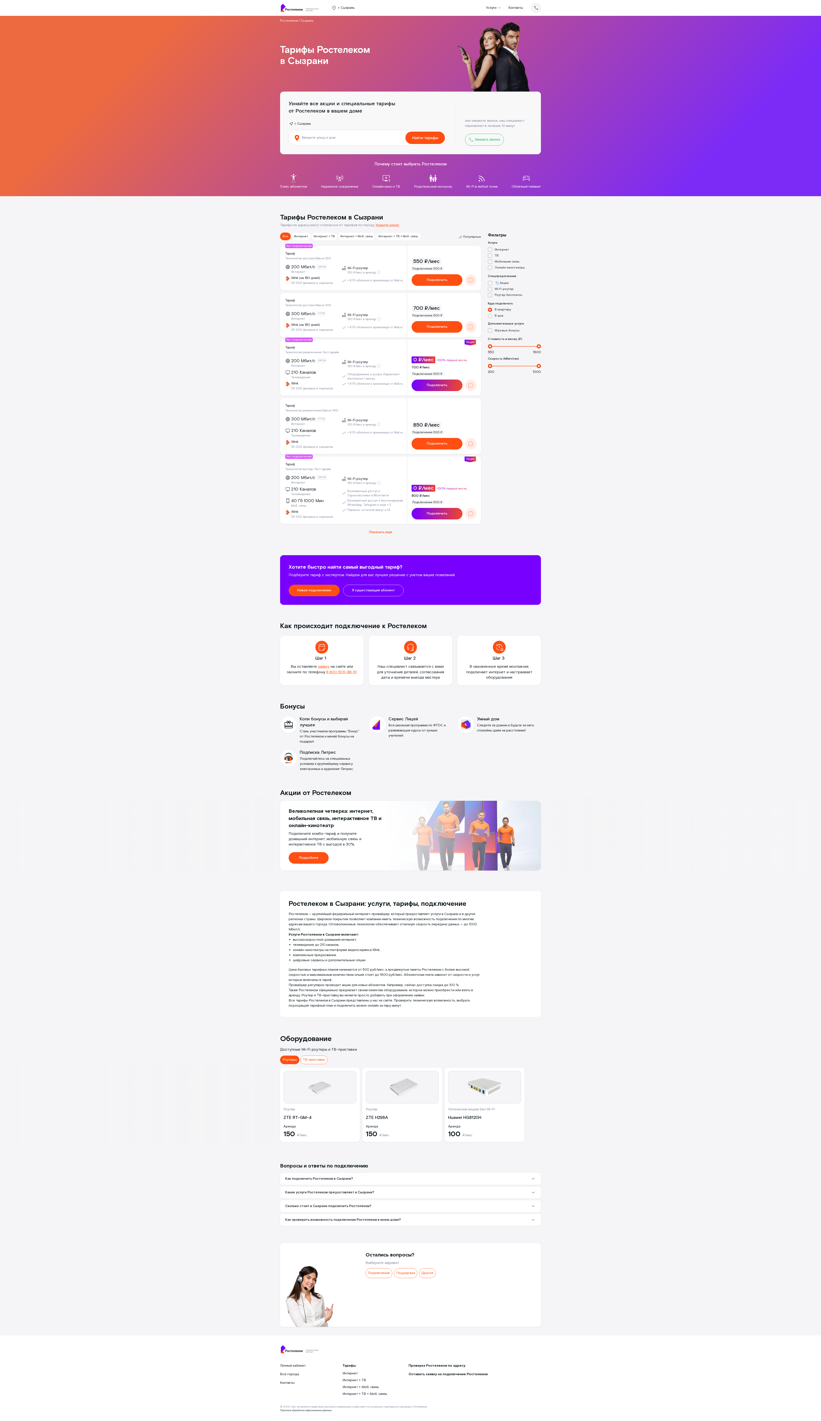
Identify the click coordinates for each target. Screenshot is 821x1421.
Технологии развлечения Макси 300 (311, 410)
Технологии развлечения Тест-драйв (312, 352)
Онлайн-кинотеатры (510, 268)
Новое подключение (314, 590)
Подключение (379, 1273)
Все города (289, 1374)
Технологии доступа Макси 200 (308, 258)
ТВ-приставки (314, 1060)
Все (285, 236)
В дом (499, 316)
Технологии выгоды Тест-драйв (308, 469)
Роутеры (290, 1060)
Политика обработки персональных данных (306, 1410)
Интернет (301, 236)
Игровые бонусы (507, 330)
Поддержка (405, 1273)
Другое (427, 1273)
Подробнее (308, 858)
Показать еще (380, 532)
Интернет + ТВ (324, 236)
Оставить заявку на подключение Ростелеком (448, 1374)
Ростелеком (289, 21)
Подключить (437, 280)
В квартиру (503, 309)
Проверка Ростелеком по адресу (437, 1365)
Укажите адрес (387, 225)
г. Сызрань (303, 124)
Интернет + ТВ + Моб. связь (398, 236)
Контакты (515, 8)
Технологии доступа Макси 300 (308, 305)
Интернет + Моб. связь (356, 236)
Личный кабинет (293, 1365)
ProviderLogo (301, 8)
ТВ (497, 256)
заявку (323, 666)
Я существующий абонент (373, 590)
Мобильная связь (507, 262)
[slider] (490, 346)
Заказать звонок (487, 139)
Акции (504, 283)
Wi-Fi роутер (504, 289)
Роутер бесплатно (508, 295)
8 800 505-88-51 (341, 672)
